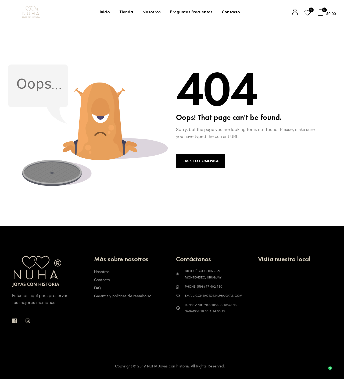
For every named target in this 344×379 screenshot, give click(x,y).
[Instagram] (27, 320)
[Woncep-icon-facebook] (14, 320)
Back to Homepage (200, 161)
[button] (328, 362)
